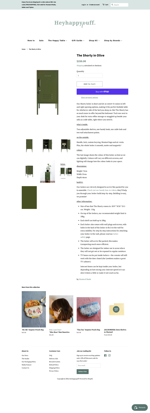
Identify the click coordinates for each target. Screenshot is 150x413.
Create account (94, 5)
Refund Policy (54, 365)
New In (31, 40)
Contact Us (25, 368)
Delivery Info (53, 359)
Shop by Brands (112, 40)
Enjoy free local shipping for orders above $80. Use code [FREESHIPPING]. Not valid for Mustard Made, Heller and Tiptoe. (39, 4)
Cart (106, 5)
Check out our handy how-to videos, (102, 190)
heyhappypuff (74, 379)
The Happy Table (57, 40)
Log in (84, 5)
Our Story (25, 355)
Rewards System (54, 362)
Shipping (80, 65)
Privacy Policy (54, 371)
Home (23, 49)
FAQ (50, 355)
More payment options (89, 97)
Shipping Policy (54, 368)
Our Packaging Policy (29, 362)
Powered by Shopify (86, 379)
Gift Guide (77, 40)
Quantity (80, 71)
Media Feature (26, 365)
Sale (41, 40)
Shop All (93, 40)
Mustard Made (85, 279)
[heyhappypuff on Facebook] (105, 356)
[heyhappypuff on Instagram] (109, 356)
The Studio (25, 359)
